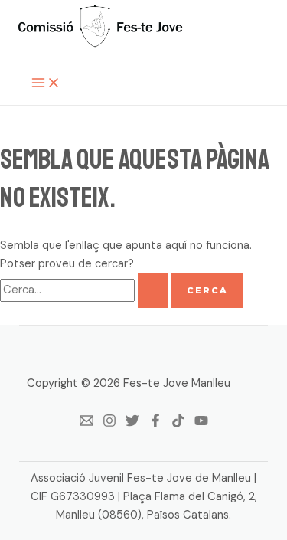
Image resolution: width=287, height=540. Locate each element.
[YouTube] (201, 424)
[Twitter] (132, 424)
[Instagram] (109, 424)
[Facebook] (155, 424)
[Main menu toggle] (46, 83)
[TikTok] (178, 424)
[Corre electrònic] (86, 424)
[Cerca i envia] (153, 290)
